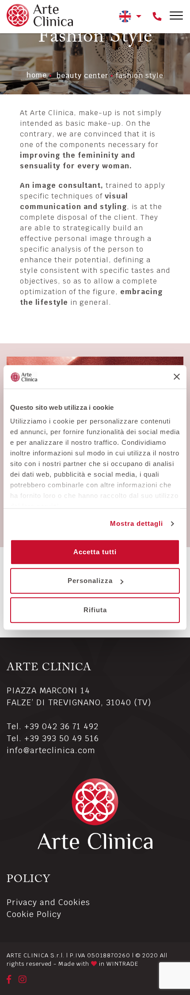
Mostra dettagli (136, 523)
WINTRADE (122, 964)
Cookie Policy (34, 914)
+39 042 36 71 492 (61, 726)
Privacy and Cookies (48, 902)
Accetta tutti (95, 552)
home (37, 75)
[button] (130, 15)
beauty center (82, 75)
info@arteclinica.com (51, 750)
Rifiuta (95, 610)
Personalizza (90, 580)
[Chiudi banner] (177, 377)
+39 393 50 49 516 (61, 738)
